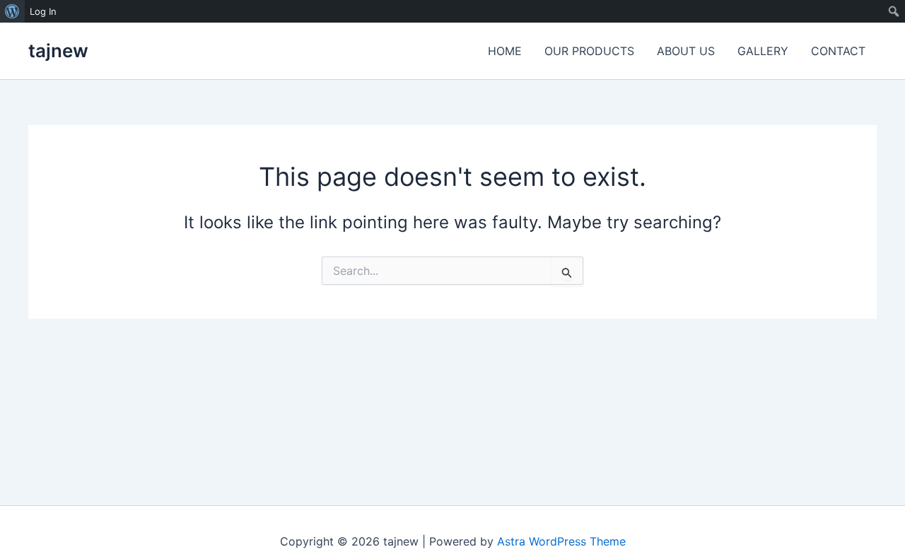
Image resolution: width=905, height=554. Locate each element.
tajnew (58, 50)
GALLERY (762, 51)
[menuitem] (12, 11)
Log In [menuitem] (43, 11)
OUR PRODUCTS (589, 51)
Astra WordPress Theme (561, 541)
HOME (505, 51)
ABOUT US (686, 51)
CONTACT (838, 51)
